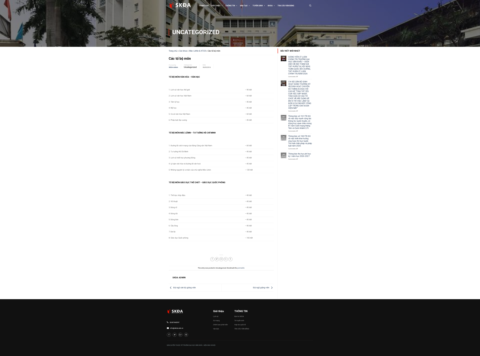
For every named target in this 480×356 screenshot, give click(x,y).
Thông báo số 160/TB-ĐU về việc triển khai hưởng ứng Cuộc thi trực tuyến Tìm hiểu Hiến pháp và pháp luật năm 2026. (300, 141)
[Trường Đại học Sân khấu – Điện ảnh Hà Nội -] (181, 5)
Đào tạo (244, 6)
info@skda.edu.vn (176, 328)
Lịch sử (215, 316)
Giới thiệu (215, 6)
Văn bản (216, 329)
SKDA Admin (173, 67)
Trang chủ (204, 6)
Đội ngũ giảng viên (261, 287)
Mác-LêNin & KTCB (197, 51)
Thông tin (230, 6)
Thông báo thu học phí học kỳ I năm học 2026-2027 (299, 155)
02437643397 (174, 322)
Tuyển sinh (257, 6)
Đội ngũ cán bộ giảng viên (184, 287)
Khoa (270, 6)
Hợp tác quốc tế (240, 325)
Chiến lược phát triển (220, 325)
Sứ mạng (216, 320)
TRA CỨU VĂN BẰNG (286, 6)
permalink (240, 268)
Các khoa (183, 51)
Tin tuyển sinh (239, 320)
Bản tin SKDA (239, 316)
